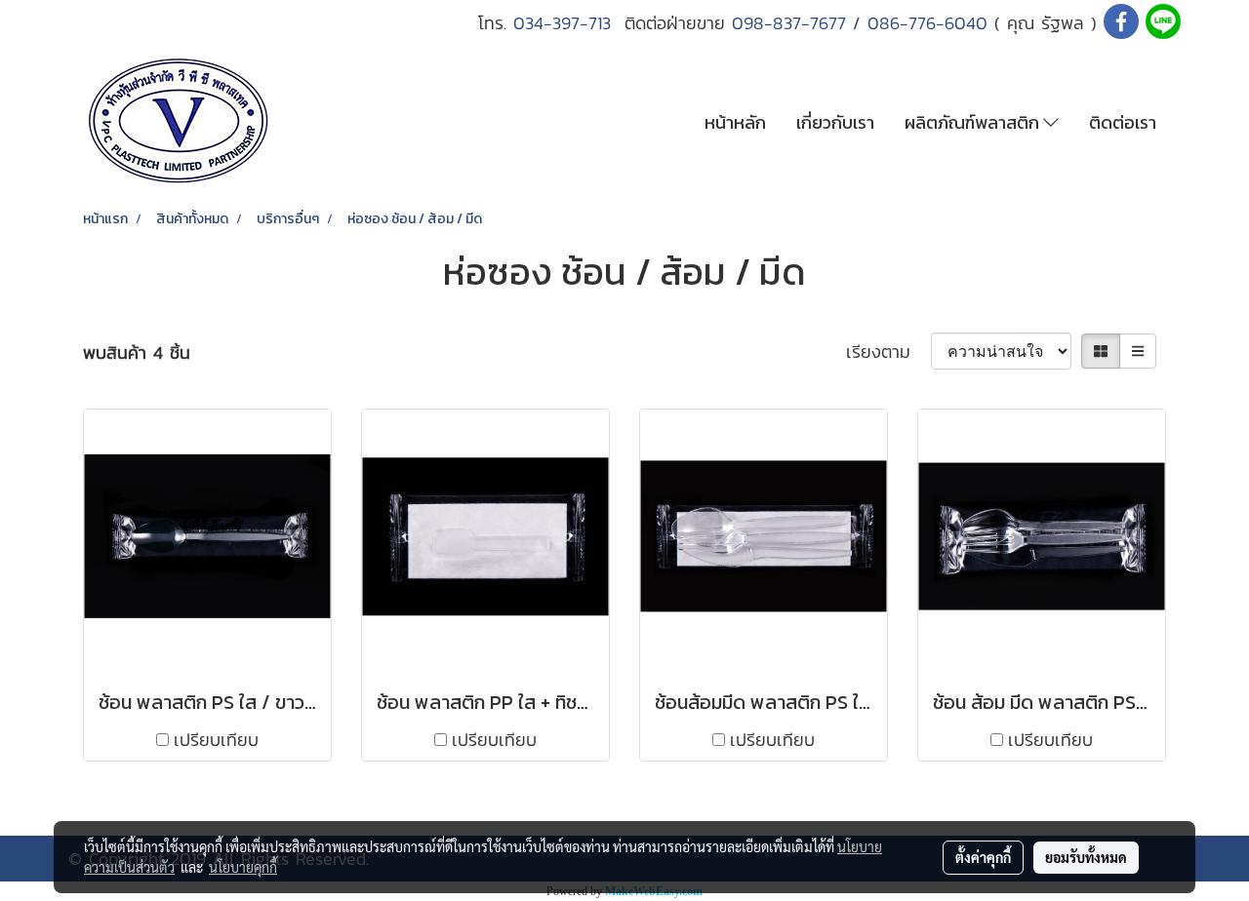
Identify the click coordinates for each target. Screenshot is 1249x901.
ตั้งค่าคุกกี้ (983, 857)
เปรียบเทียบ (216, 739)
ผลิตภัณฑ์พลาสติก (974, 122)
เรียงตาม (888, 351)
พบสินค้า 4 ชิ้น (136, 352)
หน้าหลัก (735, 122)
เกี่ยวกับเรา (835, 122)
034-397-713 (568, 23)
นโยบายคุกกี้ (243, 867)
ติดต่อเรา (1122, 122)
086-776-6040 (927, 23)
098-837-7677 (789, 23)
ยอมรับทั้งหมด (1086, 857)
